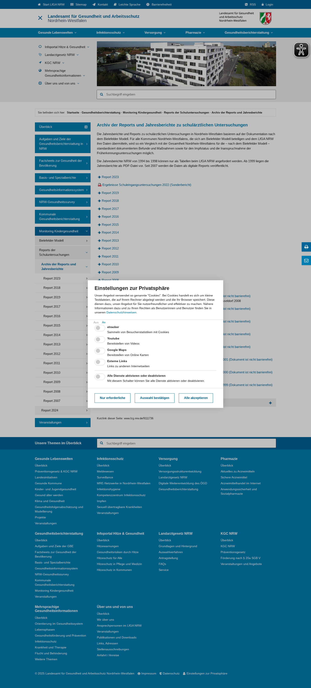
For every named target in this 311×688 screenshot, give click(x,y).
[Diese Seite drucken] (306, 247)
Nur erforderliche (112, 398)
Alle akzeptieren (196, 398)
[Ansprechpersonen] (306, 260)
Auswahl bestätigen (154, 398)
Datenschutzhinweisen (121, 312)
